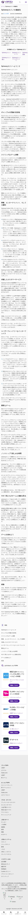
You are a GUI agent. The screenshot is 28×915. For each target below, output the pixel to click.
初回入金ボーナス (6, 810)
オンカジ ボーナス (6, 805)
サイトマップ (5, 876)
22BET (3, 775)
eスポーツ (4, 834)
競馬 (2, 829)
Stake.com (4, 773)
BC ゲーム (4, 778)
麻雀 (2, 847)
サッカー (3, 822)
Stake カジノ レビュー (16, 743)
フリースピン (5, 812)
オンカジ (10, 913)
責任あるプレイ (5, 864)
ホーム (3, 6)
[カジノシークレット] (6, 676)
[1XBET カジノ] (6, 709)
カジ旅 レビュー (14, 729)
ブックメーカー (4, 913)
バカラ (3, 849)
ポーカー (25, 913)
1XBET (3, 768)
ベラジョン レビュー (15, 697)
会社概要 (3, 861)
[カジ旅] (6, 725)
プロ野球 (3, 824)
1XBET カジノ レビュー (16, 713)
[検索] (20, 2)
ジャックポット (5, 844)
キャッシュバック (6, 815)
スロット (3, 842)
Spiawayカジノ (16, 59)
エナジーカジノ (5, 795)
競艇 (2, 832)
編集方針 (3, 866)
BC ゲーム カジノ (6, 787)
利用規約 (3, 869)
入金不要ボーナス (18, 913)
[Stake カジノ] (6, 740)
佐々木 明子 (6, 13)
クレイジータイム (6, 854)
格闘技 (3, 827)
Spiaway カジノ (6, 52)
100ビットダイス (6, 852)
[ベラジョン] (6, 693)
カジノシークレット (6, 785)
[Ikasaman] (8, 2)
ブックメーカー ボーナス (8, 802)
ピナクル (3, 770)
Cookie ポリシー (6, 871)
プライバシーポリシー (7, 874)
